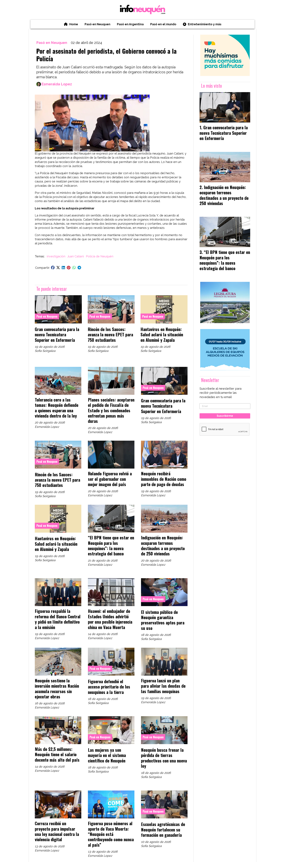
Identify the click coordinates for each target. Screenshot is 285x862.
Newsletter (210, 380)
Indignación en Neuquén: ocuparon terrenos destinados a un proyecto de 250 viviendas (163, 545)
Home (73, 24)
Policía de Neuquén (99, 256)
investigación (56, 256)
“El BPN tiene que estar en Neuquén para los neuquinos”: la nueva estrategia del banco (111, 545)
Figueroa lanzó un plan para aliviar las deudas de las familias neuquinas (163, 685)
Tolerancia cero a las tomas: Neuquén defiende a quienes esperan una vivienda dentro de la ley (56, 407)
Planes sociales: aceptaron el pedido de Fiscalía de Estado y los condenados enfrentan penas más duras (111, 410)
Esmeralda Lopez (56, 84)
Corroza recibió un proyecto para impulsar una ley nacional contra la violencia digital (57, 831)
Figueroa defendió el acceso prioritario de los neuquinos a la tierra (109, 686)
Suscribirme (225, 415)
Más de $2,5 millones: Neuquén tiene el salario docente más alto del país (57, 754)
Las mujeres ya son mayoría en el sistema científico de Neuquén (107, 755)
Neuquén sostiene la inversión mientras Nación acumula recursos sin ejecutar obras (57, 688)
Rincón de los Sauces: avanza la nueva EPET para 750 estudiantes (110, 334)
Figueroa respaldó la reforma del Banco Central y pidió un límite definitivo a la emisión (57, 619)
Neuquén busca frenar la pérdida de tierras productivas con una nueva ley (164, 758)
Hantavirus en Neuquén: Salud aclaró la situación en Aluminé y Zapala (162, 334)
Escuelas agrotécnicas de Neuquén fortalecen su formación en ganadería (163, 829)
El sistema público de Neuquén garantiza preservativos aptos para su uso (162, 620)
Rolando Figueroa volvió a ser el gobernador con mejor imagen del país (110, 478)
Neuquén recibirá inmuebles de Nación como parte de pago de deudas (163, 478)
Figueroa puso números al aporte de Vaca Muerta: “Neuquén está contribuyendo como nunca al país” (111, 834)
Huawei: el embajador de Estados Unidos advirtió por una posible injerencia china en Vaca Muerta (110, 619)
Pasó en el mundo (163, 24)
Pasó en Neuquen (97, 24)
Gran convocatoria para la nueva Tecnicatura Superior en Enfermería (57, 334)
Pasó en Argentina (130, 24)
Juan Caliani (75, 256)
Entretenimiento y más (204, 24)
